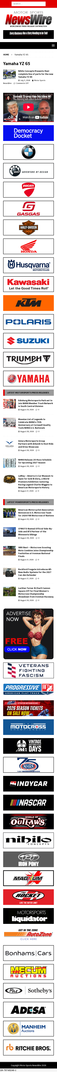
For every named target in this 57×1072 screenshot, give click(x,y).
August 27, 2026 (26, 491)
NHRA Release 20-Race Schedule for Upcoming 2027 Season (34, 461)
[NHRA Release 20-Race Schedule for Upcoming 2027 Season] (9, 463)
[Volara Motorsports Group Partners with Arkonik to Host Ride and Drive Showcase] (9, 444)
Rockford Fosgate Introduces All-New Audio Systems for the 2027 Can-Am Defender (35, 572)
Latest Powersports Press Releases (28, 502)
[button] (52, 45)
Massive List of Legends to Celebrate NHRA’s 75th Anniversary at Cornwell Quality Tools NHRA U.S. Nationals (34, 423)
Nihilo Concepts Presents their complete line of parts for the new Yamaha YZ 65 (35, 73)
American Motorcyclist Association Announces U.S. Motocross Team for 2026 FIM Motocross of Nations (36, 512)
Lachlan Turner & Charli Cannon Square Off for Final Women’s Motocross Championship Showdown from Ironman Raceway (36, 592)
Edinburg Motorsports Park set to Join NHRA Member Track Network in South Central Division (35, 403)
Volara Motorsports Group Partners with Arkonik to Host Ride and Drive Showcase (35, 443)
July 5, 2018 (25, 80)
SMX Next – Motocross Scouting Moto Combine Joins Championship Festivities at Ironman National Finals (35, 552)
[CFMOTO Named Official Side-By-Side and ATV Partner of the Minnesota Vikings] (9, 532)
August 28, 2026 (27, 431)
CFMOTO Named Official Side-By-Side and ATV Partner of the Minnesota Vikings (35, 531)
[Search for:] (29, 3)
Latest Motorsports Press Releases (28, 392)
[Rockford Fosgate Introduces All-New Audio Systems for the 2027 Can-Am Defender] (9, 572)
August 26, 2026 (27, 600)
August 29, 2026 (27, 410)
